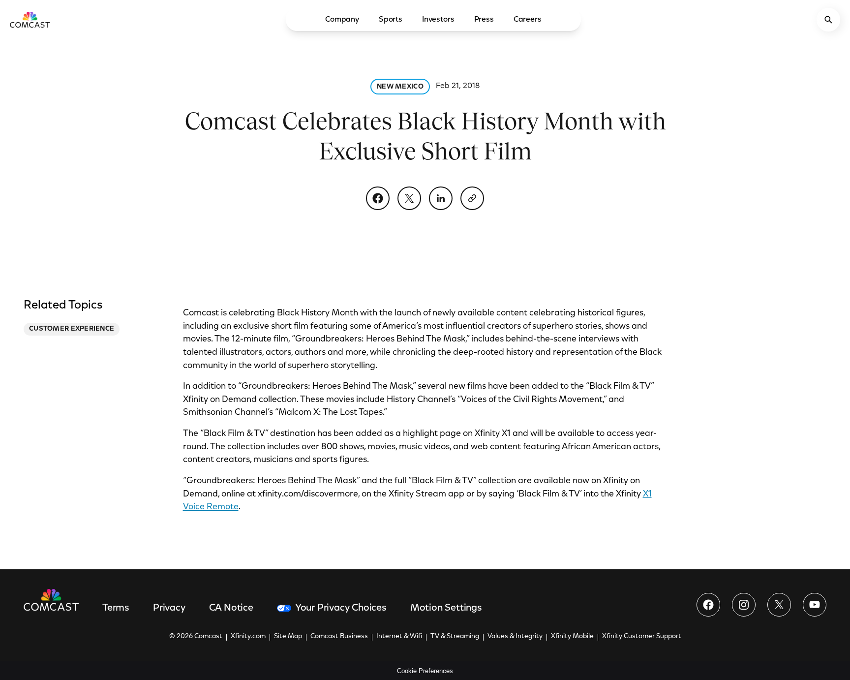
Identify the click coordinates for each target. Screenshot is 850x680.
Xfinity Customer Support (641, 636)
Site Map (288, 636)
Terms (115, 608)
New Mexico (400, 87)
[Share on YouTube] (814, 605)
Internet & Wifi (399, 636)
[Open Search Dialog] (828, 19)
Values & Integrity (515, 636)
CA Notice (231, 608)
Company (342, 20)
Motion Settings (446, 608)
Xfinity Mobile (572, 636)
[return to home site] (30, 20)
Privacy (169, 608)
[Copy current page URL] (472, 198)
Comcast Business (339, 636)
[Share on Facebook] (378, 198)
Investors (438, 20)
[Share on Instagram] (744, 605)
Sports (390, 20)
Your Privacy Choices (341, 608)
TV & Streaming (454, 636)
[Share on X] (409, 198)
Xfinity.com (248, 636)
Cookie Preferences (425, 671)
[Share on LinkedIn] (441, 198)
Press (484, 20)
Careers (528, 20)
